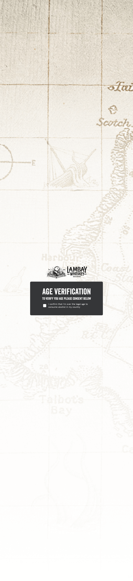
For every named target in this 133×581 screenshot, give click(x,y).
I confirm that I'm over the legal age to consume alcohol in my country (68, 305)
